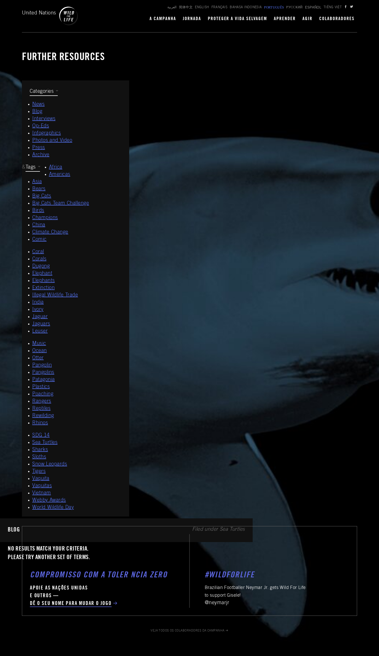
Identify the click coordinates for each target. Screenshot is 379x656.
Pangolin (42, 365)
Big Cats (41, 196)
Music (39, 343)
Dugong (41, 266)
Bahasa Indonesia (246, 7)
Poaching (42, 394)
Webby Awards (49, 500)
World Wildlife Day (53, 507)
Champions (45, 218)
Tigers (39, 471)
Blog (37, 111)
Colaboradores (337, 19)
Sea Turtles (44, 442)
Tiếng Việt (333, 7)
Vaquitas (42, 486)
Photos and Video (52, 140)
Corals (39, 259)
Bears (39, 189)
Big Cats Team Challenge (60, 203)
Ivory (38, 309)
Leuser (40, 331)
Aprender (285, 19)
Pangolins (43, 372)
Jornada (192, 19)
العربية (172, 7)
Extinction (43, 288)
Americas (59, 174)
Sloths (39, 457)
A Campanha (163, 19)
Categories (42, 91)
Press (38, 148)
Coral (38, 252)
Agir (307, 19)
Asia (37, 182)
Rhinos (40, 423)
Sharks (40, 450)
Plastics (41, 387)
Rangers (41, 401)
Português (274, 7)
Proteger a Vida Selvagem (237, 19)
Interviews (43, 119)
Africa (55, 167)
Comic (39, 239)
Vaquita (41, 478)
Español (313, 7)
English (202, 7)
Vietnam (41, 493)
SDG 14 (41, 435)
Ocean (39, 351)
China (38, 225)
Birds (38, 210)
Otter (38, 358)
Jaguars (41, 324)
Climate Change (50, 232)
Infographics (46, 133)
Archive (41, 155)
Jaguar (40, 317)
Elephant (42, 273)
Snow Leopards (49, 464)
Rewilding (43, 416)
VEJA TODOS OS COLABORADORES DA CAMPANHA (188, 630)
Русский (294, 7)
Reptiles (41, 408)
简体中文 (186, 7)
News (38, 104)
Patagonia (43, 380)
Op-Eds (40, 126)
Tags (31, 167)
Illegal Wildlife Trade (55, 295)
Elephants (43, 281)
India (38, 302)
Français (219, 7)
